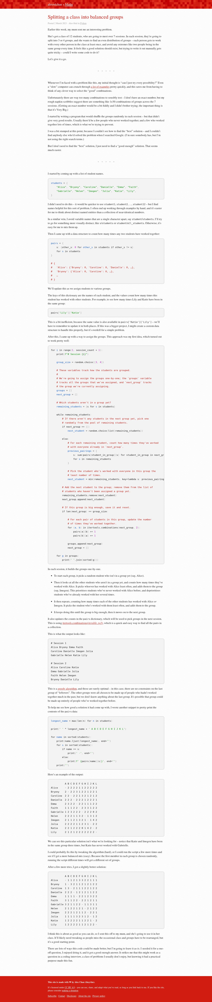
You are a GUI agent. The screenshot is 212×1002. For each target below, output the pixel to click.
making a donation (70, 990)
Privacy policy (98, 995)
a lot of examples (100, 86)
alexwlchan (55, 4)
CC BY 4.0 (70, 987)
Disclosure (71, 995)
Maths (69, 4)
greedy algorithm (67, 688)
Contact (61, 995)
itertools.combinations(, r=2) (83, 623)
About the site (84, 995)
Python (83, 23)
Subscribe (52, 995)
